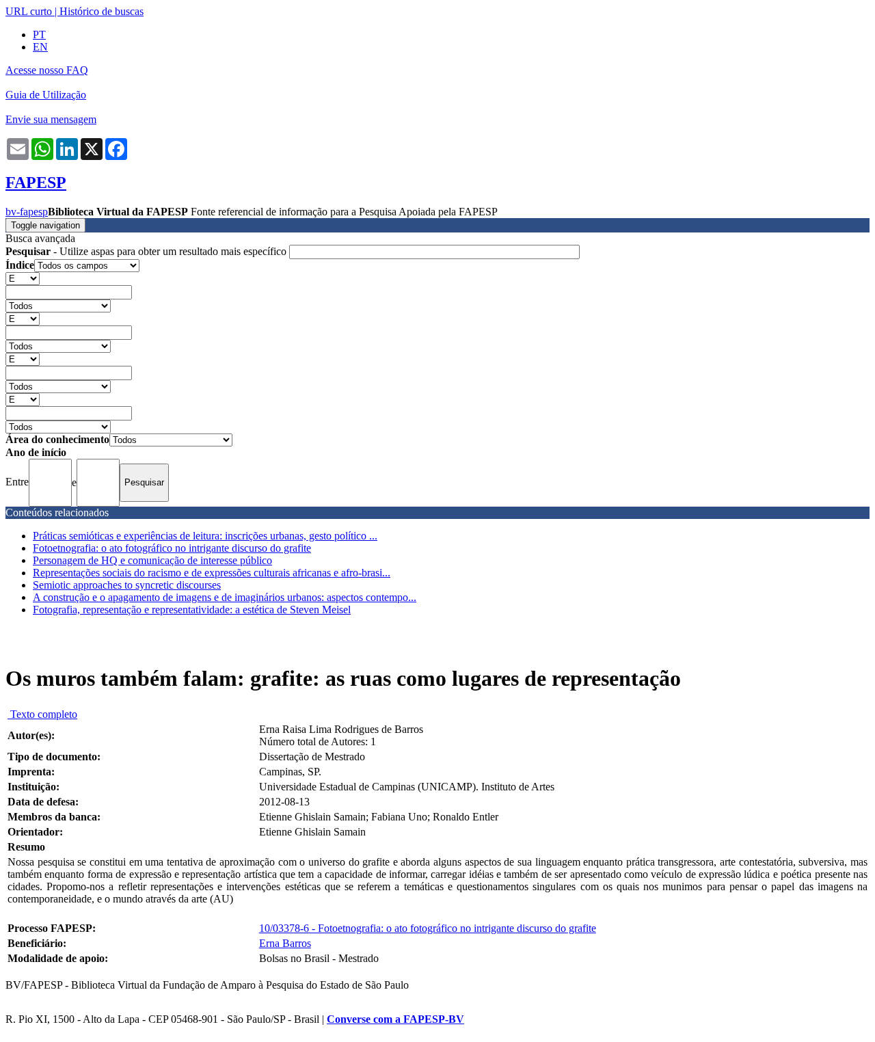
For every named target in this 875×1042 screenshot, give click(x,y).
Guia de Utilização (45, 95)
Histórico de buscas (101, 11)
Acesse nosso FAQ (46, 70)
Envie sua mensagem (50, 119)
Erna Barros (285, 943)
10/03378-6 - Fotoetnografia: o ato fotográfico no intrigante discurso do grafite (427, 928)
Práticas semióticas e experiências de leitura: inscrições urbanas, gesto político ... (205, 536)
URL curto (28, 11)
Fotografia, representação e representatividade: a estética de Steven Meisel (192, 609)
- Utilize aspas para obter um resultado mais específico (147, 251)
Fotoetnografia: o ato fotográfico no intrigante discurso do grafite (172, 548)
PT (39, 34)
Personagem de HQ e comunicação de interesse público (152, 560)
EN (40, 47)
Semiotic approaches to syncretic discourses (127, 585)
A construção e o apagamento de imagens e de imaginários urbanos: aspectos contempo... (224, 597)
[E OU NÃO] (22, 278)
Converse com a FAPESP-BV (395, 1019)
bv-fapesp (26, 211)
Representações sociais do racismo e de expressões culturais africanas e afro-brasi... (211, 572)
